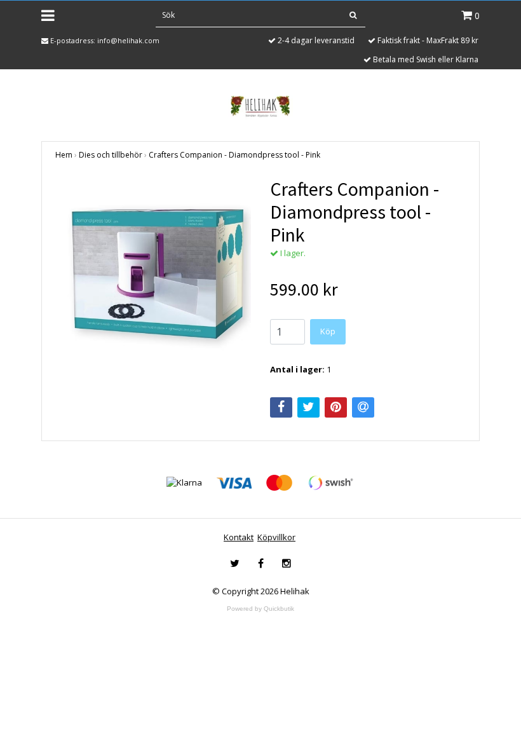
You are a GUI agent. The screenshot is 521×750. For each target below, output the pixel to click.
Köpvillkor (276, 537)
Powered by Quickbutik (260, 608)
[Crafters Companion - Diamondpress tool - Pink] (153, 275)
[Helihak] (260, 106)
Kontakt (239, 537)
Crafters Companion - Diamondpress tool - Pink (234, 154)
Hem (63, 154)
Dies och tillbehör (110, 154)
